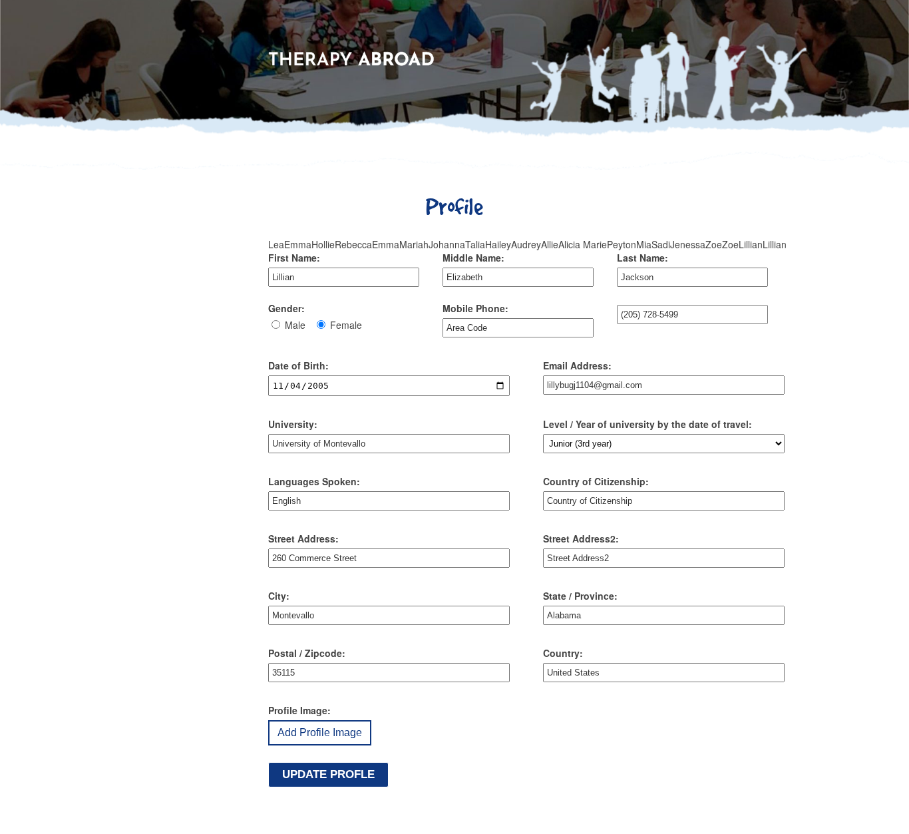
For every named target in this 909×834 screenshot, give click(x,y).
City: (278, 595)
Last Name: (642, 257)
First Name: (294, 257)
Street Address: (303, 538)
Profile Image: (299, 710)
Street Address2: (581, 538)
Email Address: (577, 365)
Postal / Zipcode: (306, 653)
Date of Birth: (298, 365)
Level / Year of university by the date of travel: (647, 424)
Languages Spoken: (314, 481)
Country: (563, 653)
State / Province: (580, 595)
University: (292, 424)
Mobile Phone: (475, 308)
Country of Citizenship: (596, 481)
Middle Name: (473, 257)
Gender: (286, 308)
